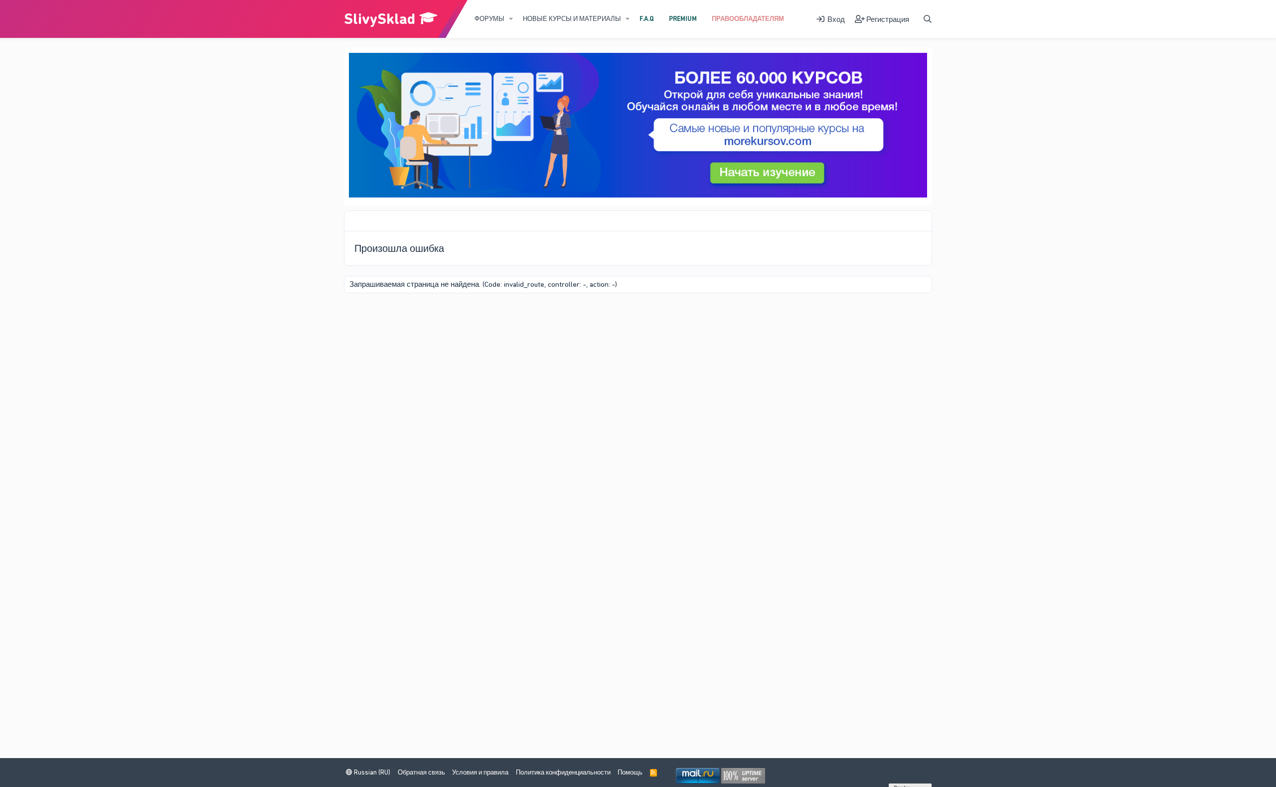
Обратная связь (421, 772)
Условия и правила (480, 772)
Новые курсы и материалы (572, 18)
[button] (510, 19)
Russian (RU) (371, 772)
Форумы (489, 18)
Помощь (630, 772)
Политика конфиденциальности (563, 772)
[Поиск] (927, 19)
